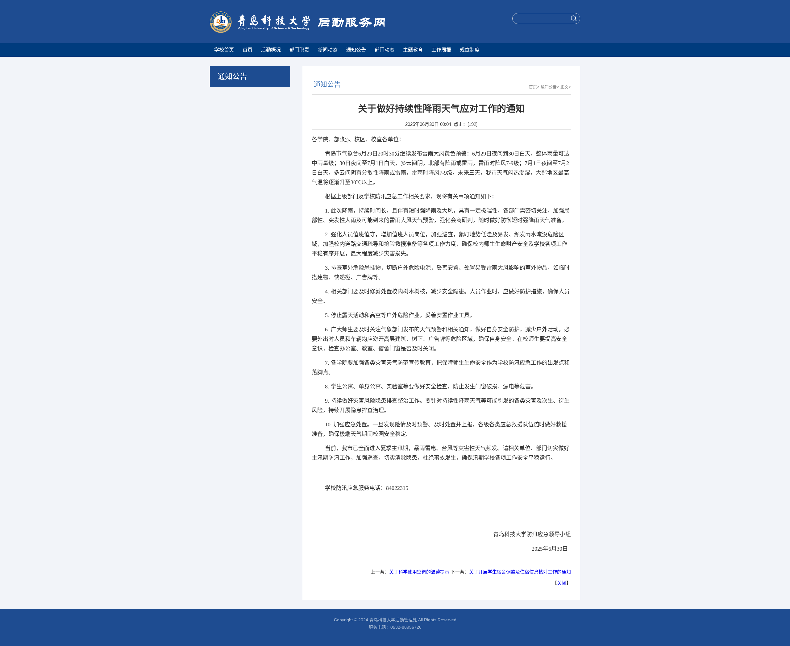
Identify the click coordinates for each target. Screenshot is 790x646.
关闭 (561, 583)
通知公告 (356, 49)
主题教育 (413, 49)
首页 (247, 49)
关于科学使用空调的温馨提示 (419, 571)
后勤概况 (271, 49)
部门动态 (384, 49)
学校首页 (224, 49)
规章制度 (470, 49)
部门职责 (299, 49)
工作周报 (441, 49)
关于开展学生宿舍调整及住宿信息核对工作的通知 (520, 571)
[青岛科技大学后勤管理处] (321, 22)
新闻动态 (328, 49)
